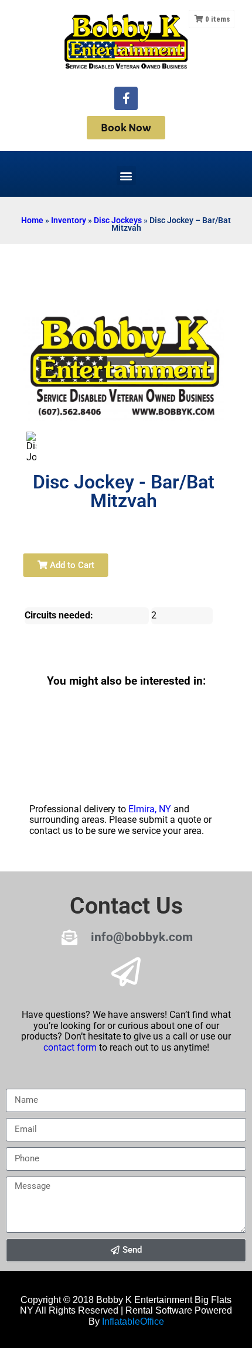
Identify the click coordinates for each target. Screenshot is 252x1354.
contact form (70, 1047)
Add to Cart (70, 565)
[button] (126, 175)
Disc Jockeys (118, 220)
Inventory (68, 220)
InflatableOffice (133, 1321)
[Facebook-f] (126, 98)
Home (32, 220)
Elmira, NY (149, 809)
